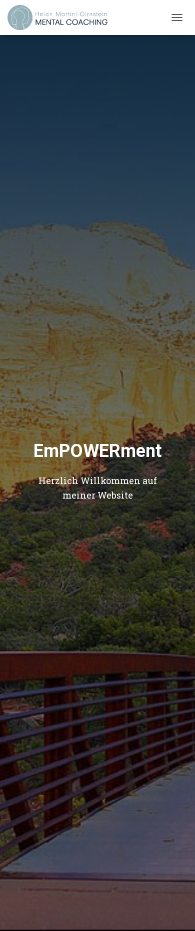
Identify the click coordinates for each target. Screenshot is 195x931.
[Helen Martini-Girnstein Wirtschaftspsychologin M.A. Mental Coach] (62, 17)
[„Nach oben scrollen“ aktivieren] (175, 910)
